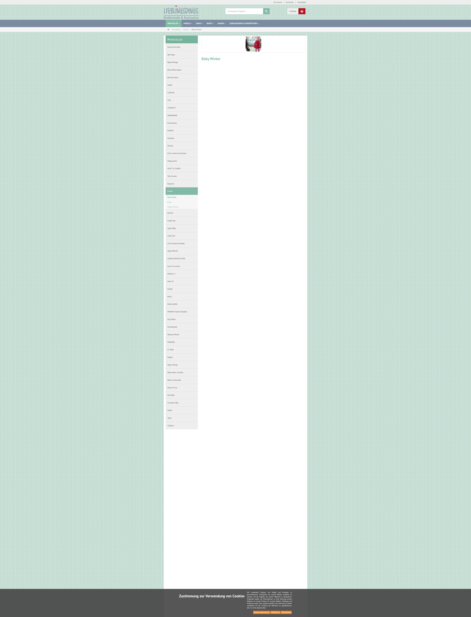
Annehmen (286, 612)
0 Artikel (292, 11)
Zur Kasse (278, 2)
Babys (210, 23)
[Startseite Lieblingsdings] (181, 12)
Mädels (187, 23)
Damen (221, 23)
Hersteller (173, 23)
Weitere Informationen (261, 612)
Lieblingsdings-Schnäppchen (243, 23)
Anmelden (301, 2)
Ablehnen (275, 612)
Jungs (199, 23)
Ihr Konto (290, 2)
